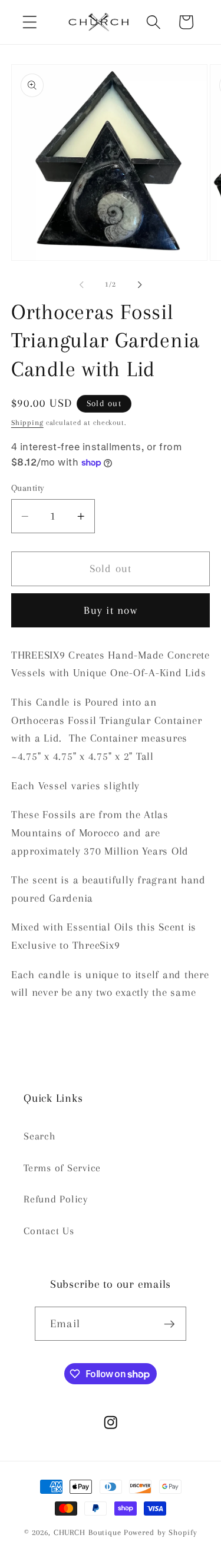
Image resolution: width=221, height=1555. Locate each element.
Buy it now (110, 610)
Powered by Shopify (160, 1532)
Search (40, 1136)
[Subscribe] (169, 1324)
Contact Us (49, 1231)
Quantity (28, 488)
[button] (30, 22)
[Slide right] (140, 285)
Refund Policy (56, 1199)
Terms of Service (62, 1168)
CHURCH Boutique (87, 1532)
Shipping (27, 422)
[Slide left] (81, 285)
